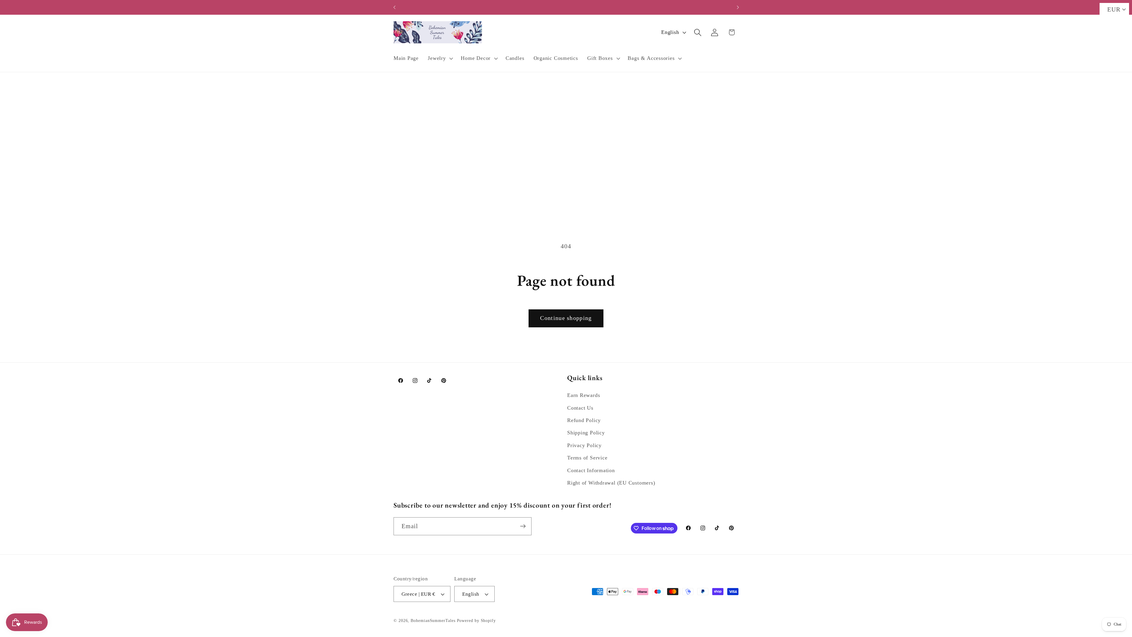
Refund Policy (584, 420)
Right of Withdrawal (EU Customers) (611, 483)
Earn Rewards (583, 395)
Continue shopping (566, 318)
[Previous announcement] (394, 7)
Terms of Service (587, 458)
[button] (439, 58)
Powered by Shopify (476, 620)
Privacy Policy (584, 445)
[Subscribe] (522, 526)
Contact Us (580, 408)
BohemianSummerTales (433, 620)
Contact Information (591, 470)
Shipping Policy (586, 433)
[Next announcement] (737, 7)
